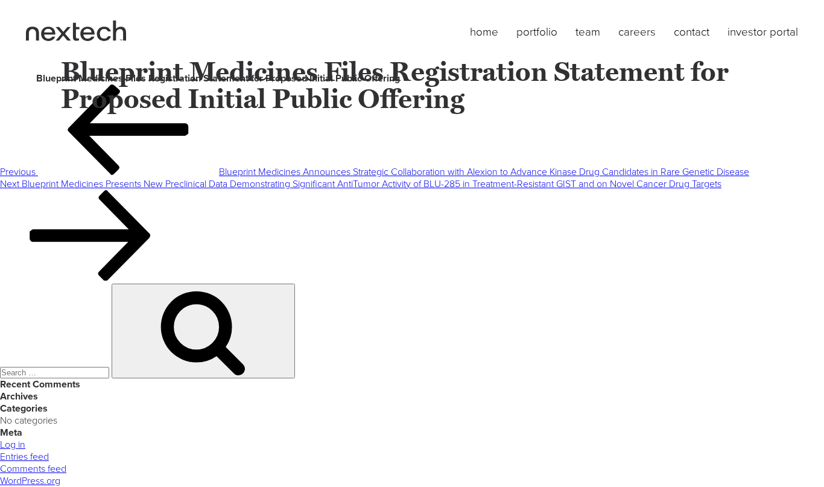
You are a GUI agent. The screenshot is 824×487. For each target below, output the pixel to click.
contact (691, 32)
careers (637, 32)
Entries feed (24, 457)
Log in (12, 445)
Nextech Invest (76, 31)
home (484, 32)
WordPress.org (30, 481)
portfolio (536, 32)
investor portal (762, 32)
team (587, 32)
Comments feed (33, 469)
